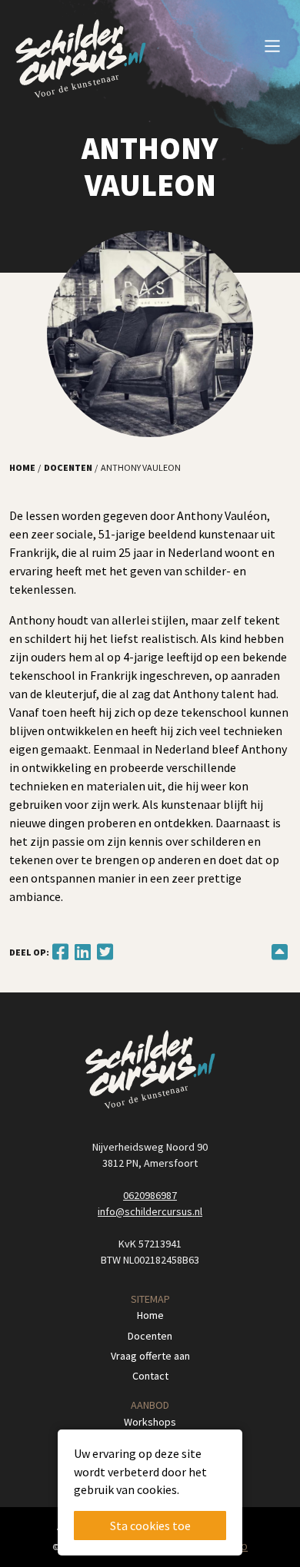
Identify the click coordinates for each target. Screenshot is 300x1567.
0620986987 (150, 1195)
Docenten (68, 467)
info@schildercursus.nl (150, 1211)
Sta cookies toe (150, 1525)
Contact (150, 1376)
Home (22, 467)
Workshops (150, 1422)
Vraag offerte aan (150, 1356)
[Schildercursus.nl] (80, 59)
